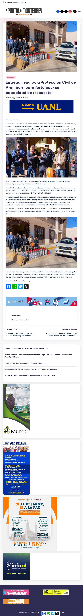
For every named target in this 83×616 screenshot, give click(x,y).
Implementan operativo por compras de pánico (24, 363)
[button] (20, 320)
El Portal (16, 315)
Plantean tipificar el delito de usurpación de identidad (26, 348)
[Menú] (79, 11)
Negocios (10, 77)
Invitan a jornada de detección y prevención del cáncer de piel (30, 376)
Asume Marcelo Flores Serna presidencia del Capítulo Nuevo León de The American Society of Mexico (38, 356)
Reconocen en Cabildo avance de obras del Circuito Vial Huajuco (31, 370)
